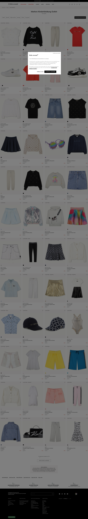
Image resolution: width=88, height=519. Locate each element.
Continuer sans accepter (56, 53)
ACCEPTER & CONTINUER (50, 71)
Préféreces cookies (40, 71)
